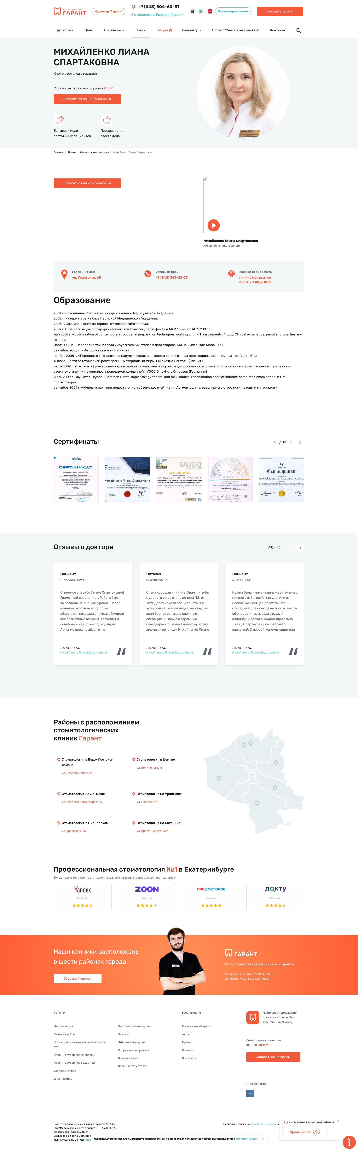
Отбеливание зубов (131, 1042)
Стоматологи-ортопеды (94, 152)
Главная (59, 152)
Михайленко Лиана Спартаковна (83, 652)
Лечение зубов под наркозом (74, 1055)
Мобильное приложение (279, 1012)
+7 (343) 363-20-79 (172, 277)
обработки (258, 1124)
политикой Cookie (247, 1138)
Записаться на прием (273, 1057)
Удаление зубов (65, 1071)
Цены (89, 30)
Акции (163, 30)
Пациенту (190, 30)
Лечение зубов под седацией (74, 1062)
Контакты (277, 30)
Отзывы (187, 1050)
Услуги (68, 30)
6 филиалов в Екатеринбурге (157, 15)
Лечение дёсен (128, 1058)
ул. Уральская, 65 (86, 277)
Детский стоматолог (132, 1066)
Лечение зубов (64, 1034)
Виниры (123, 1034)
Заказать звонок (280, 11)
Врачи (140, 30)
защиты (271, 1124)
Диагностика (63, 1078)
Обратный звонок (77, 978)
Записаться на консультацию (87, 99)
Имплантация (63, 1026)
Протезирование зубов (134, 1026)
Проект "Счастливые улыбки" (235, 30)
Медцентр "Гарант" (108, 11)
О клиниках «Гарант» (197, 1026)
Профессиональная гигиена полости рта (80, 1044)
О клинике (112, 30)
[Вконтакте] (250, 1093)
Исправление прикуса (133, 1050)
